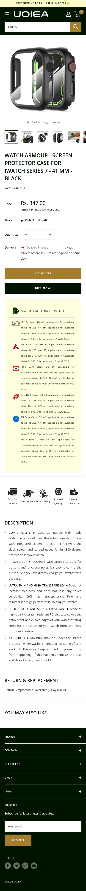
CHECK (69, 247)
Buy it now (43, 288)
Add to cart (43, 273)
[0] (77, 14)
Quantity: (11, 234)
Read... (63, 690)
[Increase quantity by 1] (50, 234)
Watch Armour (15, 188)
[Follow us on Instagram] (25, 865)
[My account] (68, 14)
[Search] (75, 27)
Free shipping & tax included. (40, 209)
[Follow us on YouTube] (34, 865)
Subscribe (18, 840)
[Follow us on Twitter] (16, 865)
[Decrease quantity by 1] (26, 234)
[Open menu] (7, 14)
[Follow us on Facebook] (8, 865)
